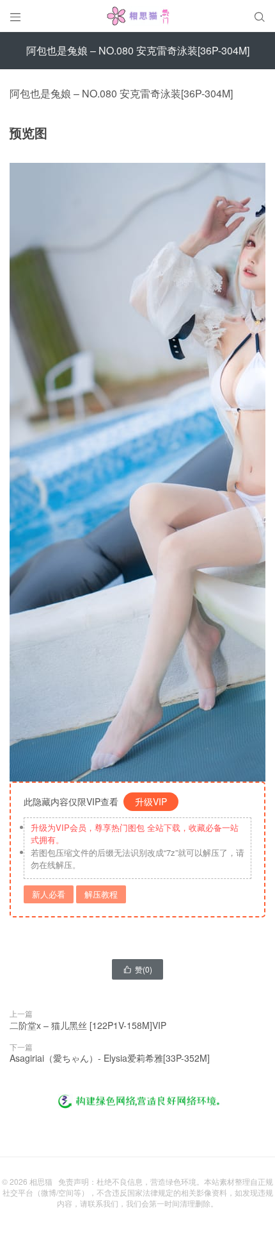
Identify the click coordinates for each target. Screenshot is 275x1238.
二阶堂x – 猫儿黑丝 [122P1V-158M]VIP (88, 1025)
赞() (137, 969)
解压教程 (101, 894)
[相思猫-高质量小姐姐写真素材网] (137, 16)
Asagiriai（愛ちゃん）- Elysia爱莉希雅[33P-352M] (110, 1057)
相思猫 (40, 1181)
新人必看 (48, 894)
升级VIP (151, 801)
